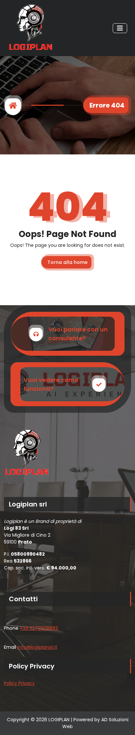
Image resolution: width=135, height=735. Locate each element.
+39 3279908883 (39, 628)
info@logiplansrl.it (37, 647)
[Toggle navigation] (120, 28)
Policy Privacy (19, 683)
